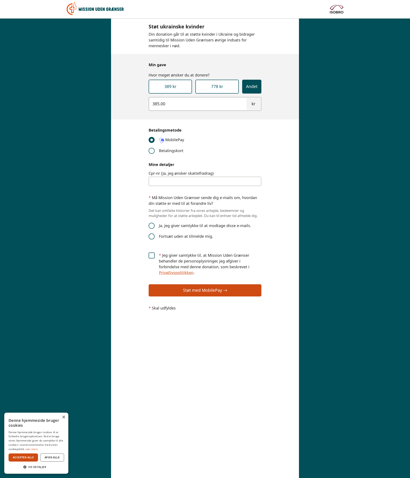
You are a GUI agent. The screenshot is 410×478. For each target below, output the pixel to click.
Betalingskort (171, 150)
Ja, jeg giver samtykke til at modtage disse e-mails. (205, 225)
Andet (252, 86)
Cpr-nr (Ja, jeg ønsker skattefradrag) (181, 173)
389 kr (170, 86)
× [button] (63, 417)
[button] (36, 466)
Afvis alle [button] (52, 457)
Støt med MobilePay (203, 290)
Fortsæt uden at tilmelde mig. (186, 236)
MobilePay (174, 139)
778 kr (217, 86)
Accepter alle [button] (23, 457)
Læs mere (32, 449)
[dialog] (36, 443)
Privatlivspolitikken (176, 272)
